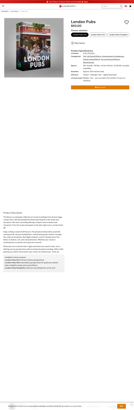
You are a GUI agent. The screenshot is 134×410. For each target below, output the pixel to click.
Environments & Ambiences (113, 56)
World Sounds (88, 62)
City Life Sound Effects (92, 56)
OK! (121, 406)
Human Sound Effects (91, 59)
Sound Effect (5, 11)
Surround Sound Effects (110, 59)
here (86, 2)
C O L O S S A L (14, 11)
